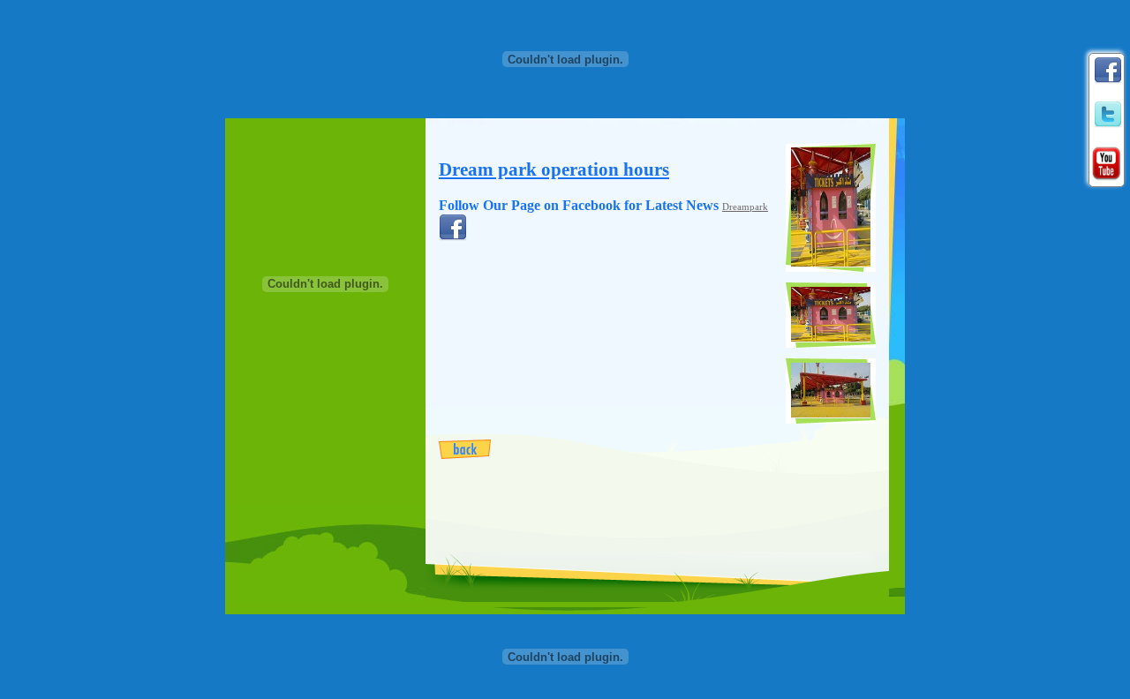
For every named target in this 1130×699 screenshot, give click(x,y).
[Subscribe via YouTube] (1106, 159)
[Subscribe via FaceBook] (1108, 67)
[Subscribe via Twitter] (1108, 111)
